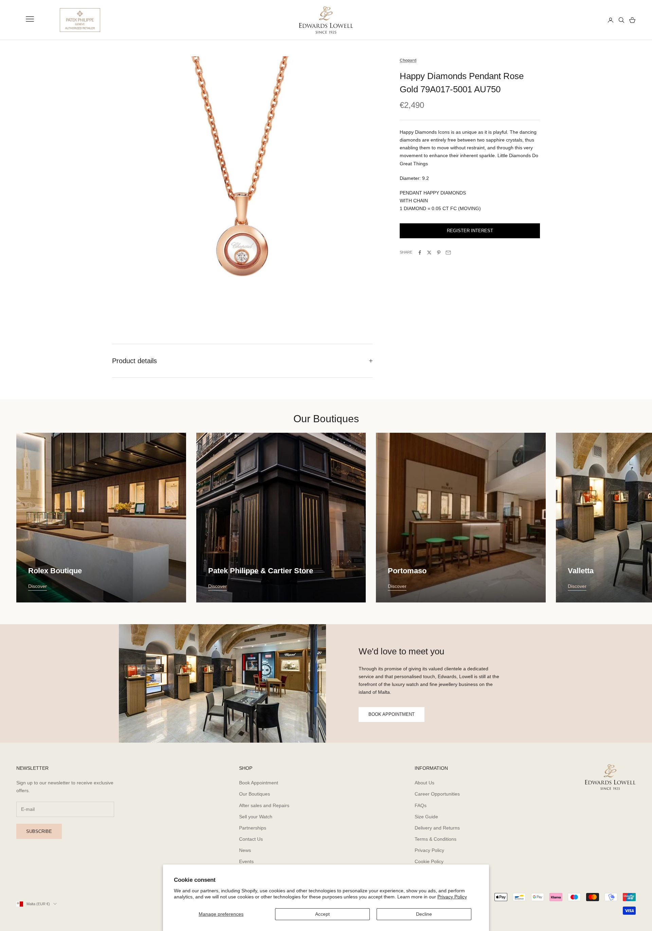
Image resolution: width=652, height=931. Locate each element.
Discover (37, 586)
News (245, 850)
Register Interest (470, 231)
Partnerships (252, 828)
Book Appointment (258, 782)
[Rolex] (577, 20)
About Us (424, 782)
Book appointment (391, 714)
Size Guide (426, 816)
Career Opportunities (437, 794)
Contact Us (251, 839)
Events (246, 861)
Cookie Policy (429, 861)
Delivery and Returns (437, 828)
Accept (322, 914)
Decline (424, 914)
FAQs (421, 805)
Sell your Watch (255, 816)
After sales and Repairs (264, 805)
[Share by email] (448, 252)
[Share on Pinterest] (438, 252)
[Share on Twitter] (429, 252)
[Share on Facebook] (419, 252)
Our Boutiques (254, 794)
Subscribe (39, 831)
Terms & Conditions (435, 839)
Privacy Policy (452, 896)
